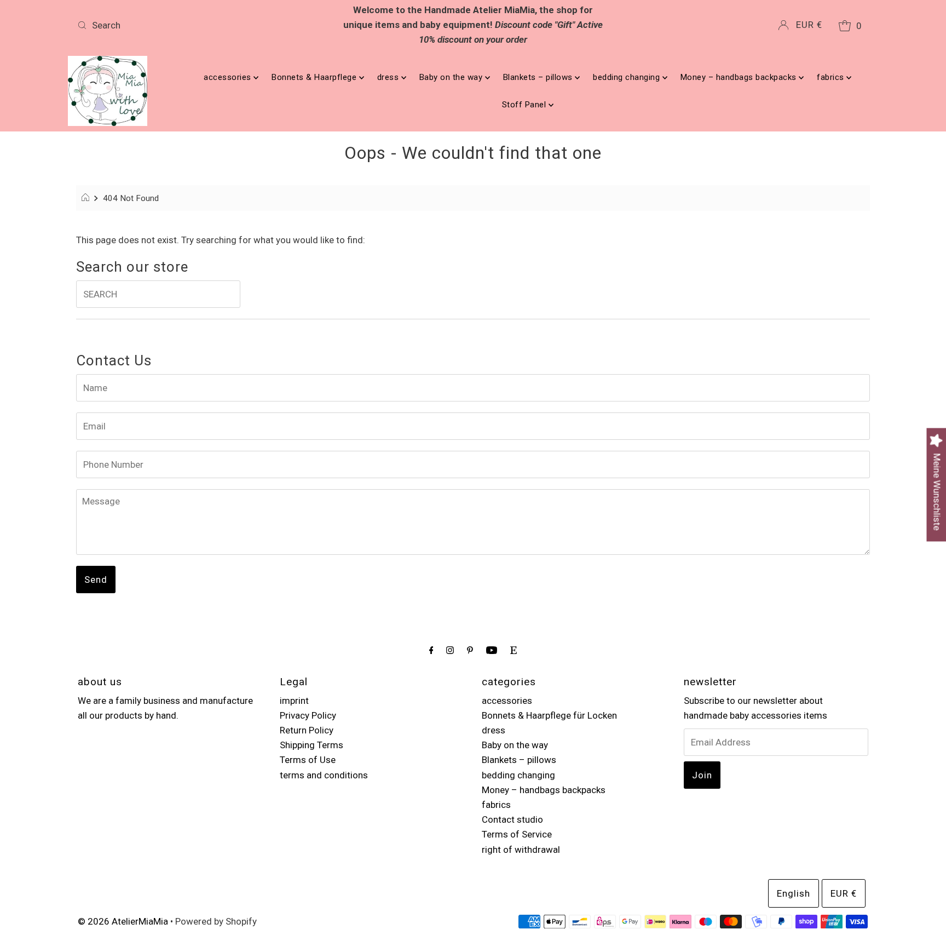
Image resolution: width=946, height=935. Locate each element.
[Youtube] (491, 650)
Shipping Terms (311, 744)
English (793, 893)
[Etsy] (513, 650)
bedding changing (627, 77)
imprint (294, 700)
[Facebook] (431, 650)
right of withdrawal (521, 849)
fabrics (831, 77)
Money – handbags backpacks (739, 77)
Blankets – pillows (539, 77)
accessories (228, 77)
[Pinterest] (470, 650)
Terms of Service (517, 834)
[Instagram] (450, 650)
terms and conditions (324, 775)
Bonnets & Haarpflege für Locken (549, 715)
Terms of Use (308, 759)
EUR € (809, 24)
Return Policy (306, 730)
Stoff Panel (525, 105)
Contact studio (512, 819)
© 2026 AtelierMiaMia (123, 921)
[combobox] (203, 25)
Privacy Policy (308, 715)
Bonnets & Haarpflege (315, 77)
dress (389, 77)
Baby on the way (452, 77)
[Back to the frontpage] (87, 198)
